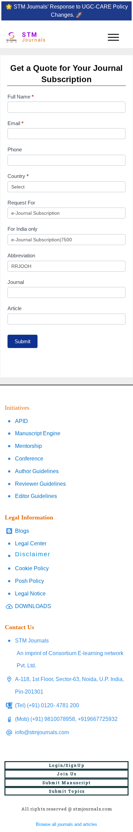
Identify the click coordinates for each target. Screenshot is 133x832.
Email (16, 123)
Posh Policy (29, 581)
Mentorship (28, 446)
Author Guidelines (37, 471)
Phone (15, 149)
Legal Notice (30, 593)
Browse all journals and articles (66, 824)
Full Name (21, 97)
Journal (16, 282)
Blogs (22, 531)
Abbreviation (21, 255)
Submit (22, 341)
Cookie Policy (32, 568)
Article (14, 308)
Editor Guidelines (36, 496)
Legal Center (30, 543)
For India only (23, 229)
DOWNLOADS (33, 606)
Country (18, 176)
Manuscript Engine (37, 433)
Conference (29, 459)
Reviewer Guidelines (40, 484)
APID (21, 421)
